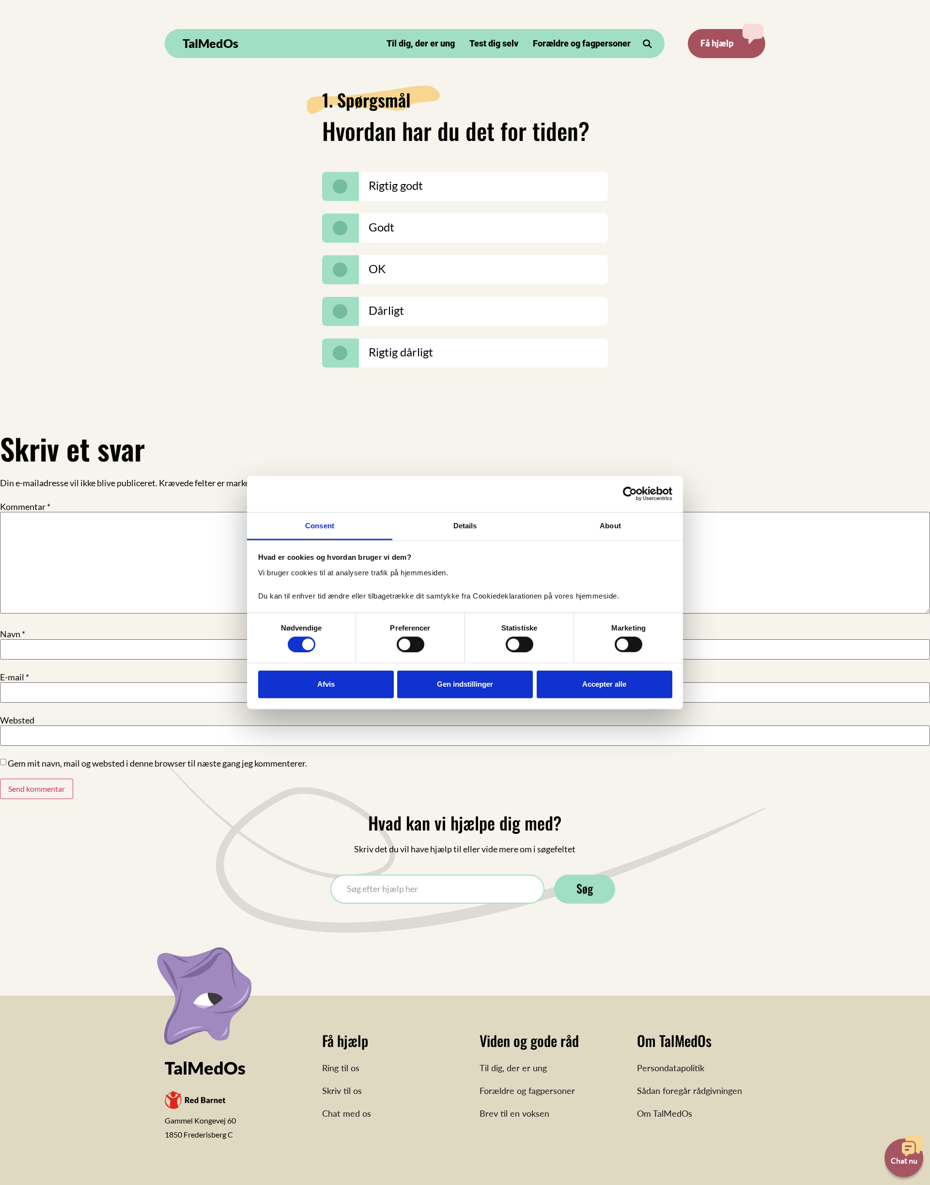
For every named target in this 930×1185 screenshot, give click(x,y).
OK (377, 269)
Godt (381, 227)
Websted (17, 720)
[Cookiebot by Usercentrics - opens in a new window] (630, 494)
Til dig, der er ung (421, 43)
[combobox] (437, 889)
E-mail (14, 677)
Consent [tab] (319, 525)
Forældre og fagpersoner (582, 43)
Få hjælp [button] (716, 43)
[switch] (410, 644)
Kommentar (25, 506)
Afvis (326, 684)
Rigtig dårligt (401, 352)
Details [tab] (465, 525)
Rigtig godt (396, 185)
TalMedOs (210, 43)
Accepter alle (604, 684)
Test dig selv (493, 43)
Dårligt (386, 310)
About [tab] (610, 525)
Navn (12, 634)
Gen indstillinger (465, 684)
